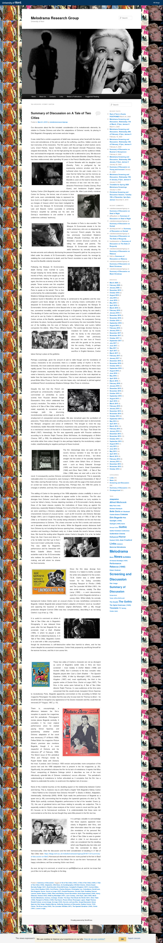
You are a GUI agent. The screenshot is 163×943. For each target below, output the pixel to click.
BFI (122, 511)
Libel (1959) (88, 895)
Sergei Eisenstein (85, 902)
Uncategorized (115, 490)
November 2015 (115, 391)
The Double (114, 602)
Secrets (65, 902)
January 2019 (114, 313)
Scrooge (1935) (57, 902)
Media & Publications (74, 96)
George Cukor (114, 527)
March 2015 (114, 403)
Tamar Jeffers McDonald (117, 598)
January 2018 (114, 330)
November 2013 (115, 436)
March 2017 (114, 353)
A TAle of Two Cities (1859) (87, 883)
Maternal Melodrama (118, 547)
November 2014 (115, 413)
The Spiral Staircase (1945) (120, 605)
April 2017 (113, 350)
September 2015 (115, 396)
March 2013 (114, 456)
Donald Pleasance (68, 891)
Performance (115, 563)
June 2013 (113, 449)
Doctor (43, 891)
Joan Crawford (126, 540)
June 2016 (113, 373)
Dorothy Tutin (79, 891)
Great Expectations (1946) (86, 893)
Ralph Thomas (91, 900)
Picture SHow (67, 900)
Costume (124, 514)
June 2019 (113, 300)
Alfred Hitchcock (118, 502)
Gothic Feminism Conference (119, 531)
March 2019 (114, 308)
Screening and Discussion (119, 483)
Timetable (114, 608)
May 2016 (113, 376)
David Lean (96, 889)
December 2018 (115, 315)
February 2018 (115, 328)
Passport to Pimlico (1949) (45, 900)
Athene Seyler (91, 885)
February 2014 (115, 428)
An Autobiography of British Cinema (73, 885)
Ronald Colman (36, 902)
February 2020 (115, 285)
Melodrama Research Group (55, 17)
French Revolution (70, 893)
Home (34, 96)
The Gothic (125, 601)
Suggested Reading (92, 96)
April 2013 (113, 454)
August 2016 (114, 371)
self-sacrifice (73, 902)
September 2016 (115, 368)
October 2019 (114, 292)
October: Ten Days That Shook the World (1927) (74, 898)
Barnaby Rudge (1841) (38, 887)
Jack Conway (70, 895)
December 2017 (115, 333)
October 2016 (114, 366)
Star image (41, 904)
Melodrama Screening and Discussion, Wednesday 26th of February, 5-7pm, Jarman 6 (120, 131)
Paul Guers (58, 900)
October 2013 (114, 439)
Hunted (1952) (42, 895)
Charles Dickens (65, 889)
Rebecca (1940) (117, 566)
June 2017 (113, 345)
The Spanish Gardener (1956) (82, 906)
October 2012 (114, 469)
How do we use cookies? (94, 939)
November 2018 (115, 318)
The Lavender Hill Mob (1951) (62, 906)
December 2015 (115, 388)
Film (124, 517)
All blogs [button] (156, 3)
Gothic (123, 527)
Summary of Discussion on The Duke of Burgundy (120, 243)
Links (61, 96)
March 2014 (114, 426)
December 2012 (115, 464)
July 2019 (113, 298)
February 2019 (115, 310)
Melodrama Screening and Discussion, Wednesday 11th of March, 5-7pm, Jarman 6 (120, 121)
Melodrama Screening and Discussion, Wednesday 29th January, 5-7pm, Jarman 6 (120, 159)
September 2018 (115, 323)
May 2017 (113, 348)
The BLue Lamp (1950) (43, 906)
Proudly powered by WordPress (81, 920)
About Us (42, 96)
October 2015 (114, 393)
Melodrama (40, 898)
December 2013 (115, 433)
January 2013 (114, 461)
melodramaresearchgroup (59, 122)
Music (112, 557)
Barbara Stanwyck (116, 508)
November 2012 (115, 466)
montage (54, 898)
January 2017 (114, 358)
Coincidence (87, 889)
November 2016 (115, 363)
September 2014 (115, 418)
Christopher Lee (76, 889)
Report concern (133, 938)
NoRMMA (127, 557)
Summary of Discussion (45, 883)
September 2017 (115, 340)
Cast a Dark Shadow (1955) (40, 889)
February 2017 (115, 355)
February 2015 (115, 406)
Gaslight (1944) (115, 524)
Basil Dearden (52, 887)
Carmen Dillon (93, 887)
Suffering (60, 904)
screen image (46, 902)
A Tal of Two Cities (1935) (68, 883)
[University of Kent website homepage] (12, 2)
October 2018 (114, 320)
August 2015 (114, 398)
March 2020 (114, 282)
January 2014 (114, 431)
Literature (120, 544)
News (112, 480)
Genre (123, 524)
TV (120, 608)
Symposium (113, 595)
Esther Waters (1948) (44, 893)
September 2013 (115, 441)
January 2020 (114, 287)
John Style (79, 895)
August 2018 (114, 325)
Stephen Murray (50, 904)
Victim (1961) (114, 611)
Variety (123, 608)
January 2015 (114, 408)
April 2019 (113, 305)
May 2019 (113, 303)
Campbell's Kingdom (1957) (78, 887)
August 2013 (114, 444)
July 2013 (113, 446)
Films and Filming (58, 893)
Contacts (53, 96)
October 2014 (114, 416)
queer (83, 900)
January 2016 (114, 386)
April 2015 (113, 401)
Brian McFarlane (62, 887)
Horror (122, 536)
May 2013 (113, 451)
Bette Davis (115, 511)
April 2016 (113, 378)
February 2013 (115, 459)
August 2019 (114, 295)
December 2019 (115, 290)
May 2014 (113, 421)
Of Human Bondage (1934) (119, 561)
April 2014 (113, 423)
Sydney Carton (86, 904)
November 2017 (115, 335)
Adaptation (48, 885)
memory (47, 898)
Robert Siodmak (115, 570)
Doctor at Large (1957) (53, 891)
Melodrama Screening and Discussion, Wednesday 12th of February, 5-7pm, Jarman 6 (120, 141)
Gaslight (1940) (116, 520)
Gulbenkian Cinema (117, 533)
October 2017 (114, 338)
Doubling (88, 891)
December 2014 (115, 411)
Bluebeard (126, 512)
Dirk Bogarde (35, 891)
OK (122, 939)
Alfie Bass (56, 885)
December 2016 (115, 361)
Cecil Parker (54, 889)
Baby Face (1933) (115, 506)
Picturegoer (77, 900)
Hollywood (114, 537)
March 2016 (114, 381)
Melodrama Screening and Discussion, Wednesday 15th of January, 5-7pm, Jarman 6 (120, 177)
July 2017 (113, 343)
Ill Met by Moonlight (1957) (56, 895)
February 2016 (115, 383)
